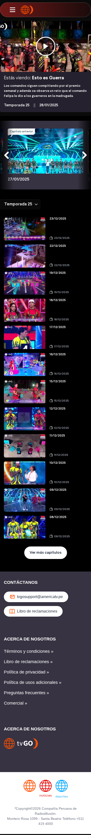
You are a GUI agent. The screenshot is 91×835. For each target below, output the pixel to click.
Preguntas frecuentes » (26, 692)
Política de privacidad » (26, 672)
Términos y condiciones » (28, 651)
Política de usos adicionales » (32, 682)
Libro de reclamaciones (37, 611)
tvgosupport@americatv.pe (40, 597)
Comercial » (15, 703)
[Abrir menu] (12, 10)
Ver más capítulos (46, 552)
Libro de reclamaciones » (28, 661)
